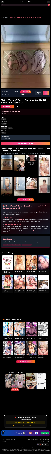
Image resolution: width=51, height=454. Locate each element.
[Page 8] (44, 187)
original (7, 113)
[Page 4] (44, 165)
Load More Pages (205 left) (25, 199)
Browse (6, 17)
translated (4, 128)
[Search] (49, 5)
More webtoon (7, 245)
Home (2, 17)
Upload (37, 439)
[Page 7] (31, 187)
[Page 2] (19, 165)
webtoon (4, 119)
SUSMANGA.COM (25, 2)
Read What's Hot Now (25, 361)
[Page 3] (31, 165)
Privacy (32, 439)
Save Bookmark (26, 91)
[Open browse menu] (2, 2)
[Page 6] (19, 187)
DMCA (41, 439)
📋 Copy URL (39, 93)
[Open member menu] (48, 2)
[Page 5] (6, 187)
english (10, 128)
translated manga (27, 245)
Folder (22, 94)
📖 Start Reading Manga (25, 143)
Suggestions (46, 439)
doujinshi (4, 123)
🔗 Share (46, 93)
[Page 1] (6, 165)
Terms (28, 439)
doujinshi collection (16, 245)
